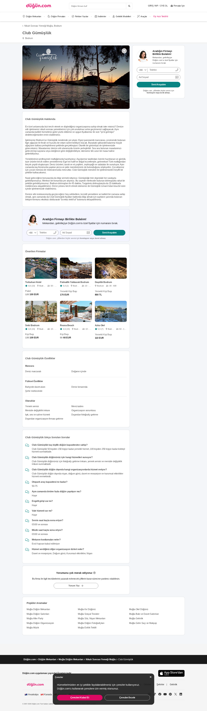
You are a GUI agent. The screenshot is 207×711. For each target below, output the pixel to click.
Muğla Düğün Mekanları (38, 609)
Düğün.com (30, 659)
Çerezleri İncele (127, 697)
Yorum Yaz (74, 585)
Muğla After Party (35, 618)
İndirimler (102, 16)
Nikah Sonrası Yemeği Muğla (101, 659)
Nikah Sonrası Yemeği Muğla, (38, 26)
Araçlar (144, 16)
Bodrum (58, 26)
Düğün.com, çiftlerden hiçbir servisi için (76, 238)
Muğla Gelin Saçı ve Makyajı (143, 623)
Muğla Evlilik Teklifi (87, 627)
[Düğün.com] (38, 6)
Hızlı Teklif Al (162, 16)
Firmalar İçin (179, 6)
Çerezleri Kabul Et (79, 697)
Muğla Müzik (33, 627)
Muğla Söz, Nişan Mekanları (91, 618)
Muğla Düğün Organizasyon (40, 623)
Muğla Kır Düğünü (87, 609)
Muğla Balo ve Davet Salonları (144, 614)
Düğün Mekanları (33, 16)
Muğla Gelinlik (136, 618)
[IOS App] (171, 673)
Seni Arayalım (109, 232)
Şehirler (160, 684)
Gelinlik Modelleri (123, 16)
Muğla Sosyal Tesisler (88, 614)
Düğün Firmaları (58, 16)
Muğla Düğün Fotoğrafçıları (91, 623)
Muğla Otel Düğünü (138, 609)
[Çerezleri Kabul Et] (150, 677)
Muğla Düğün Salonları (38, 614)
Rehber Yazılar (81, 16)
